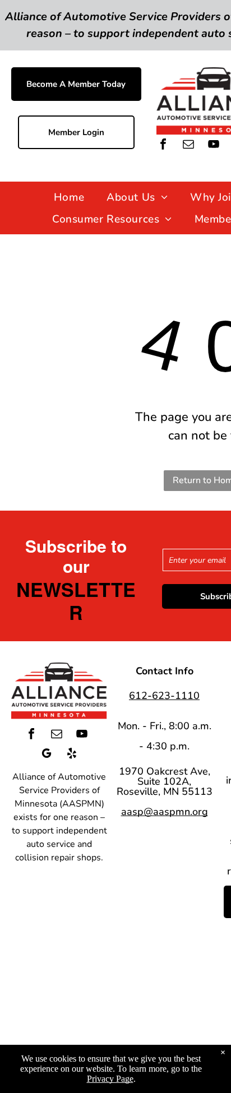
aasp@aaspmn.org (164, 811)
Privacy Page (110, 1078)
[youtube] (213, 145)
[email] (188, 145)
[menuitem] (69, 197)
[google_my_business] (46, 755)
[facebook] (163, 145)
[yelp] (71, 755)
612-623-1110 (164, 695)
